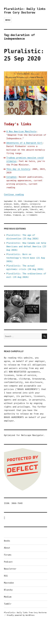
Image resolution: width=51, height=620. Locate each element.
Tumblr (7, 604)
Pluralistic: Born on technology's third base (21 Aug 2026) (25, 258)
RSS (6, 576)
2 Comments (32, 215)
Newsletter (10, 569)
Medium (7, 597)
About (7, 548)
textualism (40, 212)
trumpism (17, 215)
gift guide (23, 209)
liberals (34, 209)
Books (7, 541)
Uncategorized (31, 201)
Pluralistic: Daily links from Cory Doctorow (25, 612)
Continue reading (14, 194)
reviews (29, 212)
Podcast (8, 562)
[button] (25, 306)
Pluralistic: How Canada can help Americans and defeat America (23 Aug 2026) (26, 246)
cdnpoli (24, 204)
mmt (41, 209)
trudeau (7, 215)
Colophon (11, 177)
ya (24, 215)
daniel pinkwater (22, 207)
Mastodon (9, 583)
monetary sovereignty (14, 212)
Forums (7, 555)
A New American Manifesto (21, 131)
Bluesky (8, 590)
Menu (7, 20)
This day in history (18, 169)
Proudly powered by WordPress (21, 615)
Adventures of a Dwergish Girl (24, 143)
